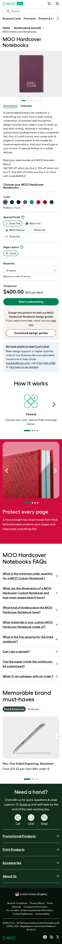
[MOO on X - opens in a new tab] (57, 938)
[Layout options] (22, 247)
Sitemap (16, 906)
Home (6, 27)
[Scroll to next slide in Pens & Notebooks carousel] (58, 736)
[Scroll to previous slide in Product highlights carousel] (7, 471)
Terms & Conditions (17, 903)
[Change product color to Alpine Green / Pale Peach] (52, 202)
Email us (25, 804)
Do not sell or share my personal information (29, 910)
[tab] (10, 106)
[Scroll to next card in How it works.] (54, 404)
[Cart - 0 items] (49, 4)
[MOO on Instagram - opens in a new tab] (51, 938)
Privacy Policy (37, 903)
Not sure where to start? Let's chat (27, 346)
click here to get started (23, 367)
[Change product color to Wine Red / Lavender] (45, 202)
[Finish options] (23, 217)
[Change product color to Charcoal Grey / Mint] (25, 202)
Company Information (35, 906)
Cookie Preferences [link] (22, 914)
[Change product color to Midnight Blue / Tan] (12, 202)
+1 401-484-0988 (45, 363)
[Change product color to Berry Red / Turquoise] (38, 202)
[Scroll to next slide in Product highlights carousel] (55, 471)
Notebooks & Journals (27, 27)
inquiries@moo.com (18, 363)
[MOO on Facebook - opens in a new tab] (45, 938)
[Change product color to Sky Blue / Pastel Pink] (32, 202)
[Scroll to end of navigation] (57, 18)
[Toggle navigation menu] (57, 3)
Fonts (50, 903)
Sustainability (42, 914)
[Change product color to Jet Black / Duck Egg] (19, 202)
